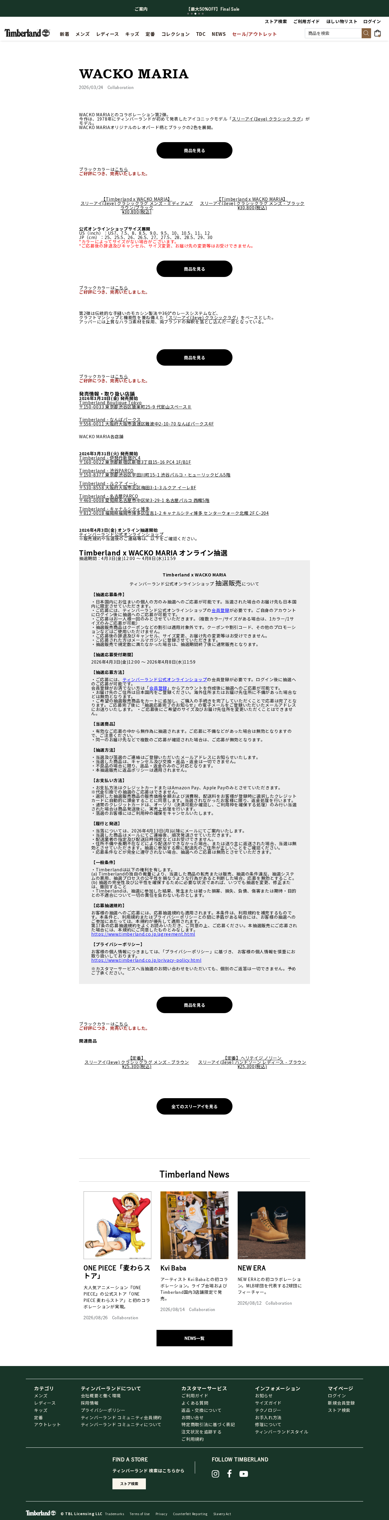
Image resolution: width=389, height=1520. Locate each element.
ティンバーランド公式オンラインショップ (121, 534)
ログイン (337, 1395)
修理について (268, 1424)
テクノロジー (268, 1410)
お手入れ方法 (268, 1417)
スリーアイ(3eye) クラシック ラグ (266, 119)
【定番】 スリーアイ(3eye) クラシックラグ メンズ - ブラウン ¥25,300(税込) (136, 1062)
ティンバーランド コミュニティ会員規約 (121, 1417)
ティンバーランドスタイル (281, 1432)
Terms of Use (140, 1513)
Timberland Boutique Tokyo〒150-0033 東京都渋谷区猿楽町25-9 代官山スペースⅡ (135, 404)
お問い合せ (192, 1417)
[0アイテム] (379, 32)
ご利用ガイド (194, 1395)
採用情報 (90, 1403)
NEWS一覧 (194, 1338)
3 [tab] (195, 14)
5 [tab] (203, 14)
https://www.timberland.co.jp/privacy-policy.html (146, 960)
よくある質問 (194, 1403)
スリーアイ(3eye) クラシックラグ (202, 317)
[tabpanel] (194, 9)
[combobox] (338, 33)
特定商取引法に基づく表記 (208, 1424)
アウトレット (47, 1424)
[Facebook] (229, 1474)
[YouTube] (243, 1474)
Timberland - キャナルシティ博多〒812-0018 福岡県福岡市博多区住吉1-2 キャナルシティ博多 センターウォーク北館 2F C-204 (174, 511)
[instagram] (215, 1474)
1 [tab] (188, 14)
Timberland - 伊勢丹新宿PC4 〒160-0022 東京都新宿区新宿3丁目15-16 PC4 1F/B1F (135, 460)
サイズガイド (268, 1403)
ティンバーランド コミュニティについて (121, 1424)
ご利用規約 (192, 1439)
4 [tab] (199, 14)
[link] (132, 33)
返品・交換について (201, 1410)
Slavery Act (222, 1513)
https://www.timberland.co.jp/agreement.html (143, 934)
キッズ (40, 1410)
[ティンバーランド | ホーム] (27, 32)
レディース (45, 1403)
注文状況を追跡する (201, 1432)
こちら (121, 169)
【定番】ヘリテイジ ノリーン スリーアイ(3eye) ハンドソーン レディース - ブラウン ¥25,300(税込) (252, 1062)
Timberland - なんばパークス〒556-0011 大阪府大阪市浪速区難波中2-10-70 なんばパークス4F (146, 421)
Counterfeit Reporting (190, 1513)
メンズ (40, 1395)
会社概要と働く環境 (101, 1395)
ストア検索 (339, 1410)
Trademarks (114, 1513)
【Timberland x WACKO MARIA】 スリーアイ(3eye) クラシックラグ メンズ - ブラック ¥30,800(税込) (252, 203)
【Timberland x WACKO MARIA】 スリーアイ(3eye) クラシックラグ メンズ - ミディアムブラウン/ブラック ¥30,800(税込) (137, 205)
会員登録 (220, 610)
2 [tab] (192, 14)
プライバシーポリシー (103, 1410)
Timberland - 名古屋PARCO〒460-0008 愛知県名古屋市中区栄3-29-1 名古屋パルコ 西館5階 (144, 498)
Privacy (161, 1513)
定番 (38, 1417)
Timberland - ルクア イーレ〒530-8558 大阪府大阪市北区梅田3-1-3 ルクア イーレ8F (137, 485)
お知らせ (264, 1395)
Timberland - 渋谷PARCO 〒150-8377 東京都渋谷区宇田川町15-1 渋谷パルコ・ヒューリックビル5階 (155, 472)
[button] (372, 21)
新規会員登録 (341, 1403)
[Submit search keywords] (366, 33)
